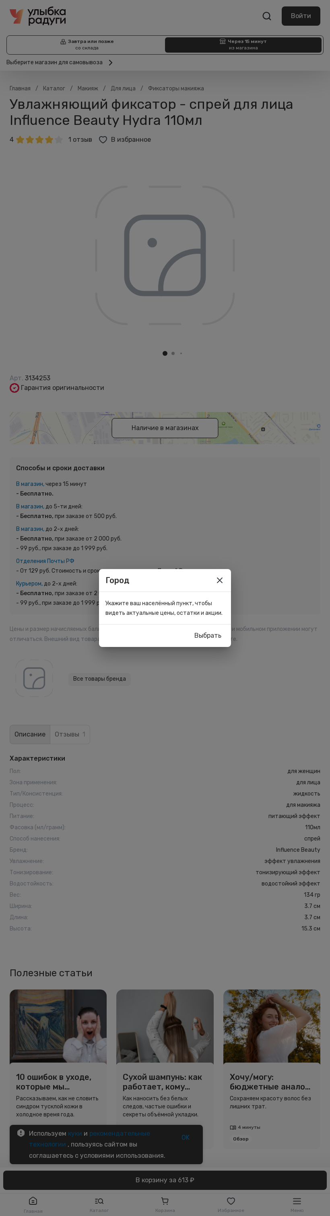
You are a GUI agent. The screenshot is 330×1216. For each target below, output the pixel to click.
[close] (220, 580)
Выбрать (207, 635)
